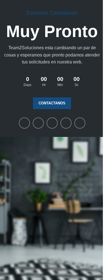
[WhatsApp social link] (66, 123)
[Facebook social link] (24, 123)
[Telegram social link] (79, 123)
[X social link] (38, 123)
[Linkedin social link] (52, 123)
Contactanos (52, 103)
